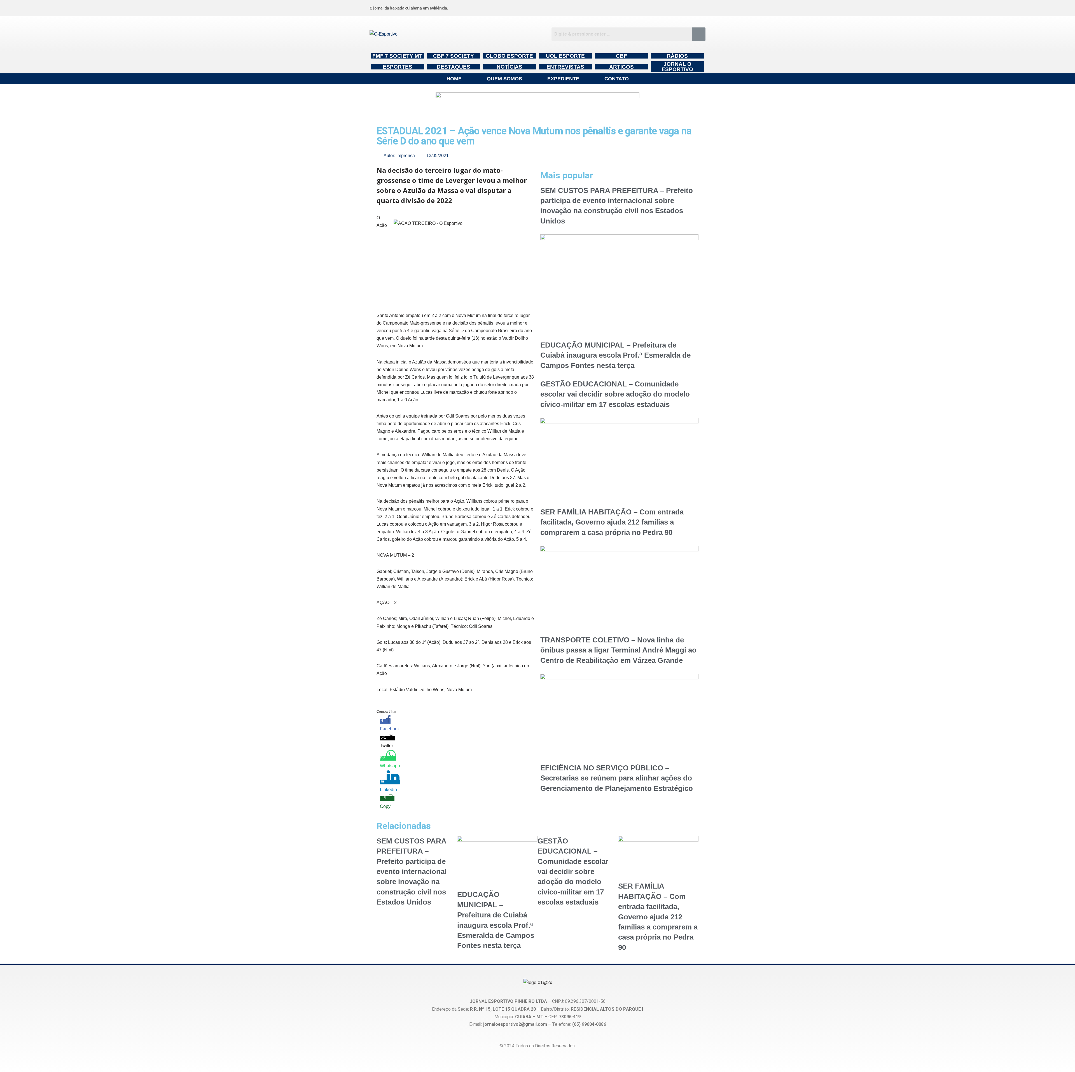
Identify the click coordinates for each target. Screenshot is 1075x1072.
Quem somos (504, 78)
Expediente (563, 78)
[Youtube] (656, 7)
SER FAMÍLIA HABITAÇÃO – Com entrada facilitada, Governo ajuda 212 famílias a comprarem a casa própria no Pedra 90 (612, 522)
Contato (616, 78)
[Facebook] (613, 7)
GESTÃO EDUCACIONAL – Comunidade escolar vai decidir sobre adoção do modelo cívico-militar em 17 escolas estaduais (615, 394)
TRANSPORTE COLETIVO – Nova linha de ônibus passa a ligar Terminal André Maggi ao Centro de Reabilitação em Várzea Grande (618, 650)
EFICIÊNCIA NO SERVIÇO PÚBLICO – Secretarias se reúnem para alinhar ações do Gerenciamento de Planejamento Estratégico (616, 778)
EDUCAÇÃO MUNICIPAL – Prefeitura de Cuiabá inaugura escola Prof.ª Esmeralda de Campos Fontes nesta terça (615, 355)
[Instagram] (571, 7)
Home (454, 78)
